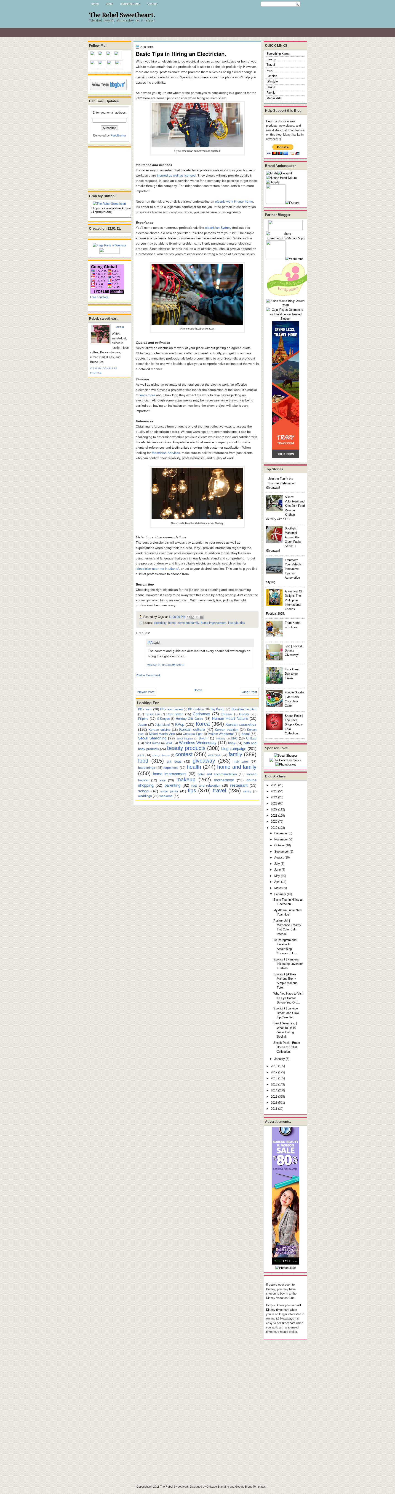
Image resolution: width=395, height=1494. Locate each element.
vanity (247, 791)
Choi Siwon (174, 714)
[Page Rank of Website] (109, 245)
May (277, 876)
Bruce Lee (153, 714)
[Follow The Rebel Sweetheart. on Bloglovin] (108, 89)
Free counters (99, 297)
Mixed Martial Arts (162, 734)
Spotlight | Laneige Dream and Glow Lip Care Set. (286, 1013)
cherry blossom (161, 755)
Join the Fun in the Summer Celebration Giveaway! (280, 483)
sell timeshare (286, 1323)
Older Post (249, 692)
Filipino (143, 718)
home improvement (213, 622)
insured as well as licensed (176, 175)
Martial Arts (274, 98)
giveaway (204, 761)
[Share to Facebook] (201, 617)
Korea (203, 724)
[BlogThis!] (192, 617)
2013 (274, 1096)
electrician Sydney (218, 227)
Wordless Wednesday (198, 742)
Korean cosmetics (240, 724)
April (277, 881)
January (279, 1059)
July (277, 863)
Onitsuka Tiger (192, 734)
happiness (170, 767)
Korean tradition (226, 729)
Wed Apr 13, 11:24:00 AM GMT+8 (165, 665)
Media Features (130, 3)
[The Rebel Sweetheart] (109, 203)
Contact (152, 3)
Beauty (271, 59)
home (172, 622)
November (281, 839)
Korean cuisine (160, 729)
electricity (160, 622)
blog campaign (233, 748)
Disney (244, 714)
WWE (169, 743)
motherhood (224, 780)
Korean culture (192, 729)
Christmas (201, 714)
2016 (274, 1078)
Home (95, 3)
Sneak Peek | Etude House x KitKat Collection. (286, 1047)
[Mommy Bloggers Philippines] (289, 296)
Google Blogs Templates (250, 1486)
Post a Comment (148, 675)
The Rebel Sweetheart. (122, 15)
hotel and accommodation (217, 774)
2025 (274, 791)
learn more (147, 395)
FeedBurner (118, 135)
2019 (274, 827)
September (281, 851)
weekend (166, 796)
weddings (145, 796)
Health (271, 87)
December (281, 833)
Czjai (120, 327)
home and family (188, 622)
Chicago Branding (217, 1486)
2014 (274, 1090)
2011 (274, 1108)
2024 (274, 797)
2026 (274, 785)
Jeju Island (162, 724)
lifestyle (233, 622)
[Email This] (188, 617)
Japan (142, 724)
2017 (274, 1072)
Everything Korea (278, 53)
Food (270, 70)
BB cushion (195, 709)
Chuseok (226, 714)
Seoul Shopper (184, 738)
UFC (234, 738)
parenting (172, 785)
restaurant (239, 785)
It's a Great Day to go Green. (292, 674)
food (143, 761)
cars (141, 755)
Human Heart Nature (230, 718)
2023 (274, 803)
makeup (185, 779)
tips (242, 622)
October (279, 845)
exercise (214, 755)
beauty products (186, 748)
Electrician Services (166, 453)
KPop (179, 724)
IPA (149, 642)
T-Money (220, 738)
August (279, 857)
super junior (169, 791)
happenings (146, 767)
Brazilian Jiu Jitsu (244, 709)
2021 (274, 815)
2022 (274, 809)
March (278, 888)
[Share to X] (197, 617)
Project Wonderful (221, 734)
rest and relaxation (205, 785)
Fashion (272, 76)
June (277, 869)
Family (271, 92)
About (109, 3)
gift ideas (174, 761)
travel (219, 790)
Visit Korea (152, 743)
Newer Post (146, 692)
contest (183, 754)
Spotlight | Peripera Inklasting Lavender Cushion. (288, 964)
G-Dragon (163, 718)
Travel (271, 64)
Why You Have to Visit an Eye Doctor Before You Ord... (288, 998)
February (280, 894)
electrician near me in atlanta (157, 568)
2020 (274, 821)
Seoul (245, 734)
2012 (274, 1102)
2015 (274, 1084)
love (162, 780)
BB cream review (171, 709)
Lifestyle (272, 81)
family (235, 754)
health (194, 767)
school (143, 791)
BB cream (145, 709)
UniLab (251, 738)
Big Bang (217, 709)
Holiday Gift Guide (189, 718)
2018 (274, 1066)
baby (231, 743)
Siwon (203, 738)
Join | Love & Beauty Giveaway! (293, 650)
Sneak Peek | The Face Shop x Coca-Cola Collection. (294, 724)
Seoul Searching (152, 738)
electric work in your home (234, 201)
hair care (241, 761)
